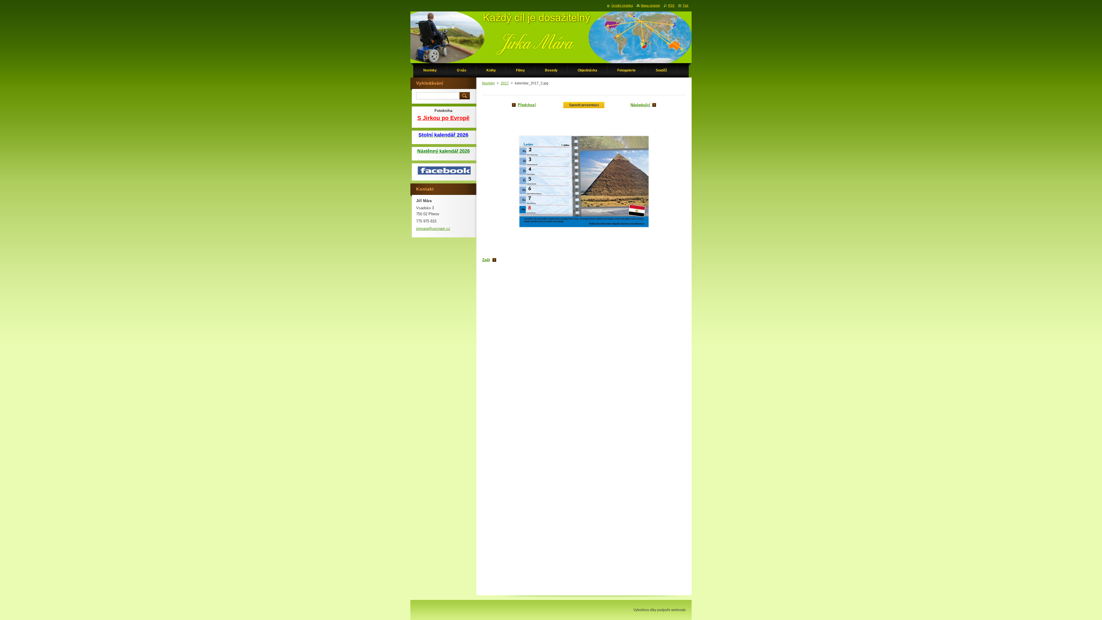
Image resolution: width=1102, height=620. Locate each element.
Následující (640, 105)
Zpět (486, 260)
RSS (671, 5)
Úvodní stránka (622, 5)
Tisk (685, 5)
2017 (505, 83)
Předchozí (527, 105)
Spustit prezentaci (584, 105)
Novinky (488, 83)
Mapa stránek (650, 5)
